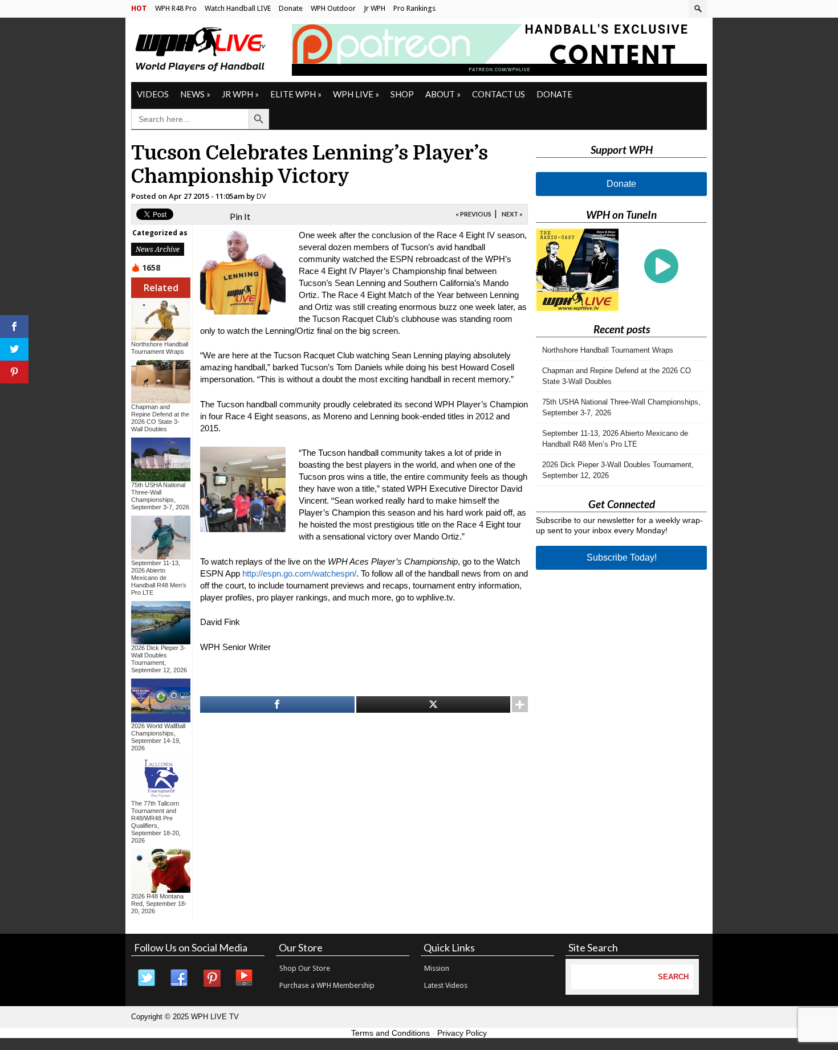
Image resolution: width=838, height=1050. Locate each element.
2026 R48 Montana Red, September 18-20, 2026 (159, 903)
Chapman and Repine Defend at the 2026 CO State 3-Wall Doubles (160, 417)
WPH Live (356, 94)
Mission (436, 968)
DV (261, 196)
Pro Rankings (414, 8)
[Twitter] (147, 978)
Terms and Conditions (390, 1032)
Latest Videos (445, 985)
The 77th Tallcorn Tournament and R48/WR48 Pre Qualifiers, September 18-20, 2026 (156, 822)
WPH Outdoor (333, 8)
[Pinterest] (212, 978)
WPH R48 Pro (176, 8)
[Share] (277, 704)
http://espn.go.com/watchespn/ (299, 573)
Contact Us (498, 94)
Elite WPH (296, 94)
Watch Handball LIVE (238, 8)
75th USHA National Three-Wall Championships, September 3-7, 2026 (160, 495)
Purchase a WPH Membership (327, 985)
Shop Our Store (304, 968)
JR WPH (240, 94)
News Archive (158, 249)
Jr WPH (374, 8)
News (195, 94)
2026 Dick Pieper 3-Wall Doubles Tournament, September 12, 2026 (159, 658)
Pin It (240, 216)
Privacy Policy (462, 1032)
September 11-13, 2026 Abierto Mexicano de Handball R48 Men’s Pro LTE (158, 577)
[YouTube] (244, 978)
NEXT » (512, 214)
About (443, 94)
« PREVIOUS (473, 214)
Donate (291, 8)
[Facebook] (179, 978)
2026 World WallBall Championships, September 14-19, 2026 (158, 736)
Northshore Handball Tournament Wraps (159, 348)
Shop (402, 94)
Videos (153, 94)
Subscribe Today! (622, 557)
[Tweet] (433, 704)
